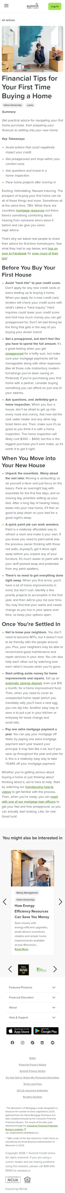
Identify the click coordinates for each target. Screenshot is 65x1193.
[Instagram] (22, 1042)
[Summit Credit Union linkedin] (42, 1042)
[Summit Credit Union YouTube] (52, 1042)
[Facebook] (12, 1042)
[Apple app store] (19, 1031)
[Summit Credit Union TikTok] (32, 1042)
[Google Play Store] (46, 1030)
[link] (32, 5)
